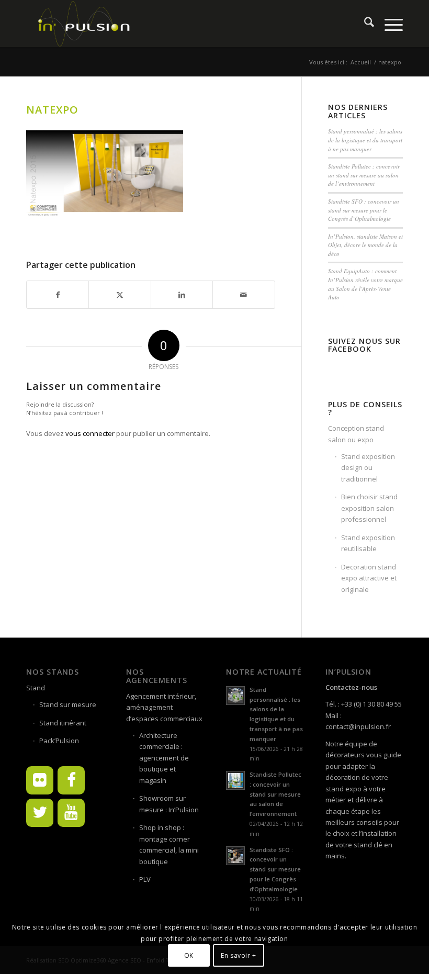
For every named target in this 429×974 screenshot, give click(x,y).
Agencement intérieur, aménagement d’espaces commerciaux (164, 707)
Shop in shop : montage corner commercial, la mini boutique (169, 844)
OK (189, 955)
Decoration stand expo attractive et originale (369, 578)
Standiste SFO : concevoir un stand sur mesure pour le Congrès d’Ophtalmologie (363, 209)
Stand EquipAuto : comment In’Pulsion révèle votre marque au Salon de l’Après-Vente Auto (365, 284)
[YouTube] (71, 813)
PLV (145, 879)
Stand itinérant (62, 722)
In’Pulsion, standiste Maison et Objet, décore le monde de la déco (365, 245)
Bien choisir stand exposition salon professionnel (369, 508)
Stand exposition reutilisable (368, 543)
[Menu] (388, 23)
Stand (35, 687)
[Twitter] (39, 813)
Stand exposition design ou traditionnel (368, 468)
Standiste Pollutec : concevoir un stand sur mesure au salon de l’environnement (364, 174)
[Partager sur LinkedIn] (181, 294)
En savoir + (238, 955)
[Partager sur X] (119, 294)
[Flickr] (39, 780)
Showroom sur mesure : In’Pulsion (169, 803)
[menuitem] (364, 23)
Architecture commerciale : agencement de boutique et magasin (164, 758)
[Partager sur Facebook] (57, 294)
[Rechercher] (364, 23)
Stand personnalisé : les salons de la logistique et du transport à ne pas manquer (365, 139)
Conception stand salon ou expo (356, 433)
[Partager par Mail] (243, 294)
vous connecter (90, 433)
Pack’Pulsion (59, 740)
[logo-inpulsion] (83, 23)
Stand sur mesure (67, 704)
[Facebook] (71, 780)
